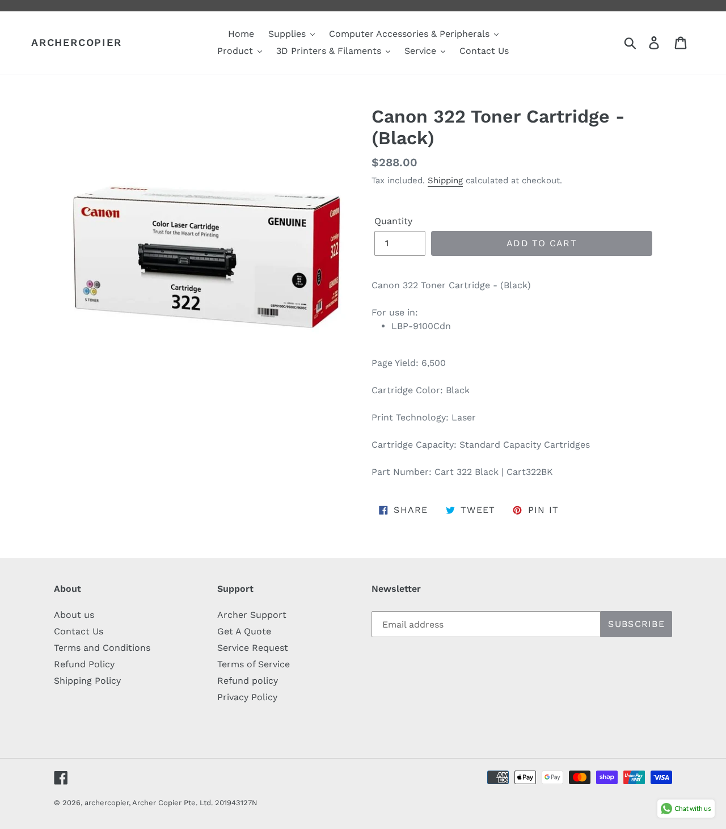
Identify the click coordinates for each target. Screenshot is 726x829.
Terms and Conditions (102, 647)
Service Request (252, 647)
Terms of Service (253, 664)
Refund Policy (84, 664)
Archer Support (251, 614)
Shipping (445, 180)
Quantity (393, 221)
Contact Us (78, 631)
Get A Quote (244, 631)
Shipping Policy (87, 680)
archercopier (76, 42)
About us (74, 614)
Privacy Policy (247, 697)
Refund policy (247, 680)
